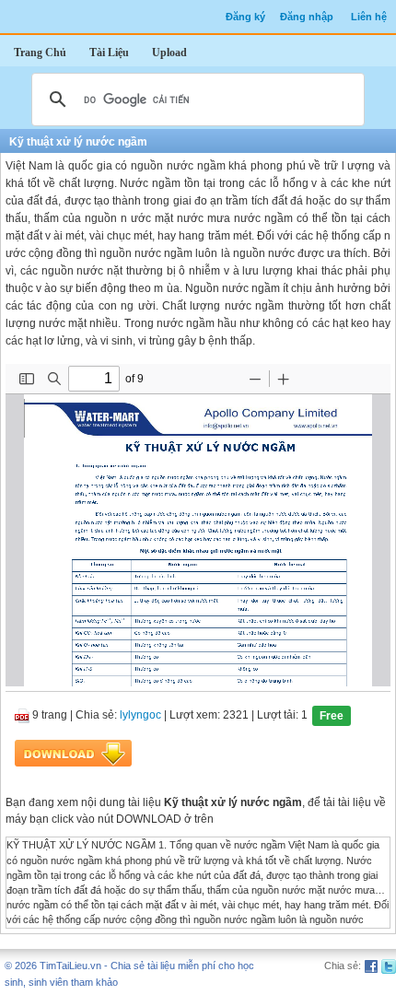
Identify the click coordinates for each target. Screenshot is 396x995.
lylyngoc (140, 715)
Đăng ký (245, 16)
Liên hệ (369, 16)
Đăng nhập (306, 16)
